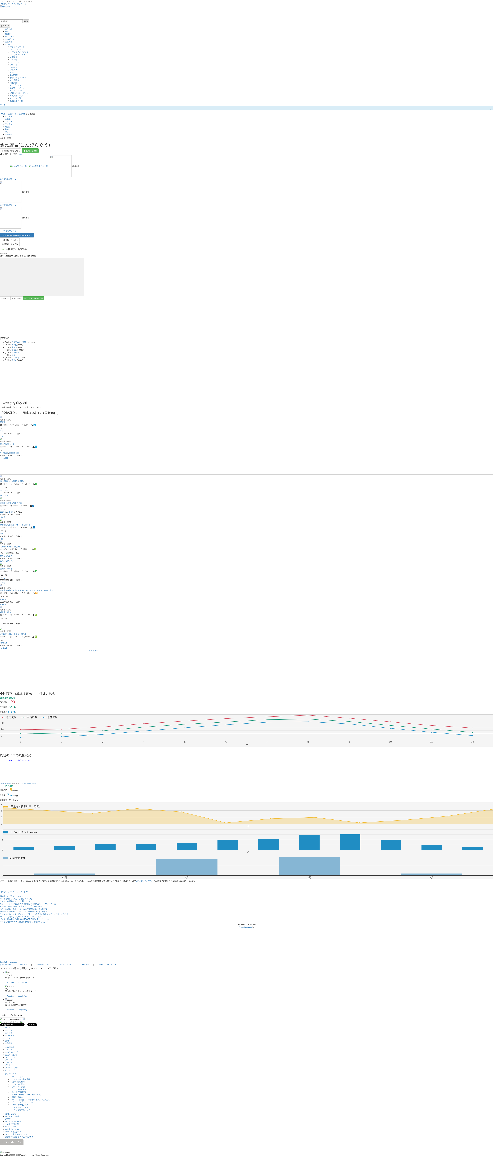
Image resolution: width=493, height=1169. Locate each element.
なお (2, 431)
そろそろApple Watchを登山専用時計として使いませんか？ (24, 921)
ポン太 (10, 511)
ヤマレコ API (10, 1126)
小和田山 (15, 352)
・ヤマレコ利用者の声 (19, 1104)
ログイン (3, 104)
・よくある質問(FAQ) (19, 1107)
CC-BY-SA (23, 783)
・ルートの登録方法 (18, 1092)
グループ (13, 64)
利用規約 (85, 964)
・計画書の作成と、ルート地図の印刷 (25, 1094)
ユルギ (14, 355)
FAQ (2, 4)
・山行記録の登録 (17, 1081)
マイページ (9, 1027)
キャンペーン (10, 1070)
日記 (7, 31)
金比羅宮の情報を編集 (11, 150)
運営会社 (23, 964)
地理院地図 (5, 298)
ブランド (8, 131)
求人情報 (8, 116)
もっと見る (93, 650)
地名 (7, 129)
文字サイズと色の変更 (11, 1015)
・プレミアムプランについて (22, 1102)
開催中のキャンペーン (19, 77)
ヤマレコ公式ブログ (18, 49)
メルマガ (13, 70)
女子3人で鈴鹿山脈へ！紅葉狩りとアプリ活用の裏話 (21, 906)
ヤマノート (9, 36)
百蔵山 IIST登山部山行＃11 (11, 503)
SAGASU (14, 75)
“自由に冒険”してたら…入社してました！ (17, 898)
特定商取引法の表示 (13, 1121)
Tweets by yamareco (8, 962)
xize (1, 533)
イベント (13, 59)
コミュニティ (15, 62)
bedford (3, 511)
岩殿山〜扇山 (5, 612)
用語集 (8, 126)
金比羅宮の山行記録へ (17, 249)
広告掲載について (43, 964)
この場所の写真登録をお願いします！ (17, 235)
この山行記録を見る (8, 178)
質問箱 (8, 34)
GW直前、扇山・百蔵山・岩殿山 (13, 633)
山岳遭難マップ (16, 95)
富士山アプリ (10, 1002)
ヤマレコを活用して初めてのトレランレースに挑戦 (20, 916)
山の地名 (22, 113)
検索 (26, 21)
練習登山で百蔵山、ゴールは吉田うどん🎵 (17, 524)
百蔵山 (14, 350)
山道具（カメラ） (17, 88)
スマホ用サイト (12, 1142)
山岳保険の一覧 (16, 100)
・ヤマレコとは (16, 1076)
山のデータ (9, 39)
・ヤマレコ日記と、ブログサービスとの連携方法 (30, 1099)
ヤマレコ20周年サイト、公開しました (15, 901)
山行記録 (8, 28)
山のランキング (16, 90)
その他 (8, 44)
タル (2, 621)
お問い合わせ (20, 4)
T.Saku (3, 599)
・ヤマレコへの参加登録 (20, 1079)
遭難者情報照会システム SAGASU (19, 1136)
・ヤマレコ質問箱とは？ (20, 1110)
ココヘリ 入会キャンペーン (16, 1134)
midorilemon (14, 452)
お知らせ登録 (31, 150)
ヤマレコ (8, 975)
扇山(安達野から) (7, 444)
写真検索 (13, 82)
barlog (2, 577)
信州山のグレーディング (20, 93)
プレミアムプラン (17, 46)
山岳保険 (8, 41)
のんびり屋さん (6, 555)
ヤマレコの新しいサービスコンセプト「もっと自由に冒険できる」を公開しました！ (34, 914)
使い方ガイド (9, 4)
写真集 (8, 119)
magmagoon (24, 154)
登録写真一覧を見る (10, 244)
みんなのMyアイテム (18, 54)
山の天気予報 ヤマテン (145, 880)
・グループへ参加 (17, 1086)
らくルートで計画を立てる (33, 298)
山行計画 (13, 57)
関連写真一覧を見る (10, 239)
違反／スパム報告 (12, 1116)
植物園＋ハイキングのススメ (11, 896)
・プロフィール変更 (18, 1089)
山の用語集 (14, 80)
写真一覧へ (24, 165)
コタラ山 (15, 357)
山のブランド (15, 85)
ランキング (9, 124)
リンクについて (66, 964)
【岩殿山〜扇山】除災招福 (11, 546)
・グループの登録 (17, 1084)
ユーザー (13, 67)
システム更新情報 (12, 1124)
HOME (2, 113)
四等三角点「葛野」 (20, 342)
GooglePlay (22, 982)
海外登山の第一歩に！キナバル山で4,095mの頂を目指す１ (24, 911)
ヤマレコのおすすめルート (21, 52)
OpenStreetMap (6, 783)
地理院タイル (31, 783)
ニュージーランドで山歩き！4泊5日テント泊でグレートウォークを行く (29, 903)
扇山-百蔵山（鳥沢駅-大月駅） (12, 481)
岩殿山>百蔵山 (6, 568)
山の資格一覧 (15, 98)
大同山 (14, 344)
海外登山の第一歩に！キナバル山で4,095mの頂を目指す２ (24, 909)
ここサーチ (5, 26)
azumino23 (4, 490)
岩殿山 (14, 360)
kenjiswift (3, 642)
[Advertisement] (77, 466)
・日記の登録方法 (17, 1097)
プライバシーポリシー (107, 964)
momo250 (4, 452)
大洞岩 (14, 347)
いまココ (13, 72)
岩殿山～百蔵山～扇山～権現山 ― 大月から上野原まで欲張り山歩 (26, 590)
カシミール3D (17, 298)
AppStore (10, 982)
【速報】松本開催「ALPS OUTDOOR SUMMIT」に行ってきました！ (28, 919)
